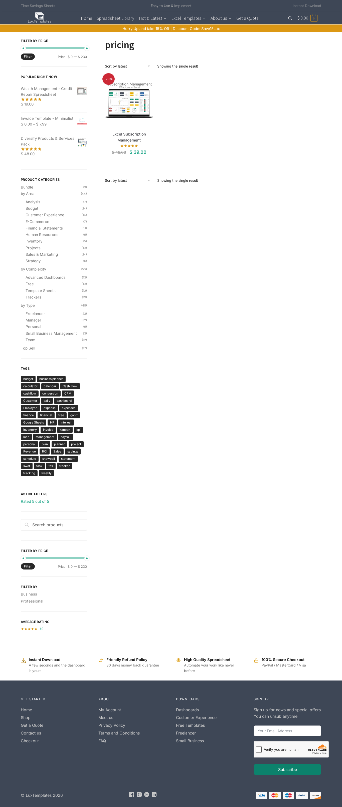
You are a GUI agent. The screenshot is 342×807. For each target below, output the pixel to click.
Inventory (34, 241)
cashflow (29, 393)
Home (26, 709)
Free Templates (190, 725)
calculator (30, 386)
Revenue (29, 451)
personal (29, 444)
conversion (50, 393)
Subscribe (287, 769)
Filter (28, 56)
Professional (32, 601)
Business (29, 594)
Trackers (33, 297)
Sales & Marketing (42, 254)
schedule (29, 458)
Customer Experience (45, 214)
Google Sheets (33, 422)
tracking (29, 473)
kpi (78, 430)
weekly (46, 473)
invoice (48, 430)
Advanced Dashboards (46, 277)
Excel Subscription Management (129, 137)
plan (45, 444)
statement (68, 458)
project (76, 444)
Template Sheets (41, 290)
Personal (33, 326)
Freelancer (35, 313)
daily (47, 400)
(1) (32, 629)
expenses (68, 408)
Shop (26, 717)
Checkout (30, 740)
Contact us (31, 733)
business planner (51, 379)
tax (51, 466)
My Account (109, 709)
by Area (27, 193)
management (45, 437)
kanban (65, 430)
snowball (48, 458)
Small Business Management (51, 333)
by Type (28, 305)
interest (66, 422)
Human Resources (42, 234)
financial (46, 415)
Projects (33, 248)
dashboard (64, 400)
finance (28, 415)
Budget (32, 208)
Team (30, 340)
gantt (74, 415)
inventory (30, 430)
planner (59, 444)
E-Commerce (37, 221)
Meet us (105, 717)
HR (52, 422)
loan (26, 437)
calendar (50, 386)
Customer (30, 400)
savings (72, 451)
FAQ (102, 740)
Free (30, 284)
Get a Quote (32, 725)
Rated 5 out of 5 (35, 501)
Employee (30, 408)
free (61, 415)
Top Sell (28, 348)
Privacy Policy (111, 725)
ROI (44, 451)
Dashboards (187, 709)
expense (50, 408)
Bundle (27, 187)
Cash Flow (70, 386)
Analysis (33, 202)
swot (26, 466)
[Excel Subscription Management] (129, 100)
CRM (67, 393)
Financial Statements (44, 228)
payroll (65, 437)
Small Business (190, 740)
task (39, 466)
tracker (64, 466)
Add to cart (129, 162)
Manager (33, 320)
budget (28, 379)
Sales (57, 451)
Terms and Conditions (119, 733)
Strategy (33, 260)
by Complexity (33, 269)
